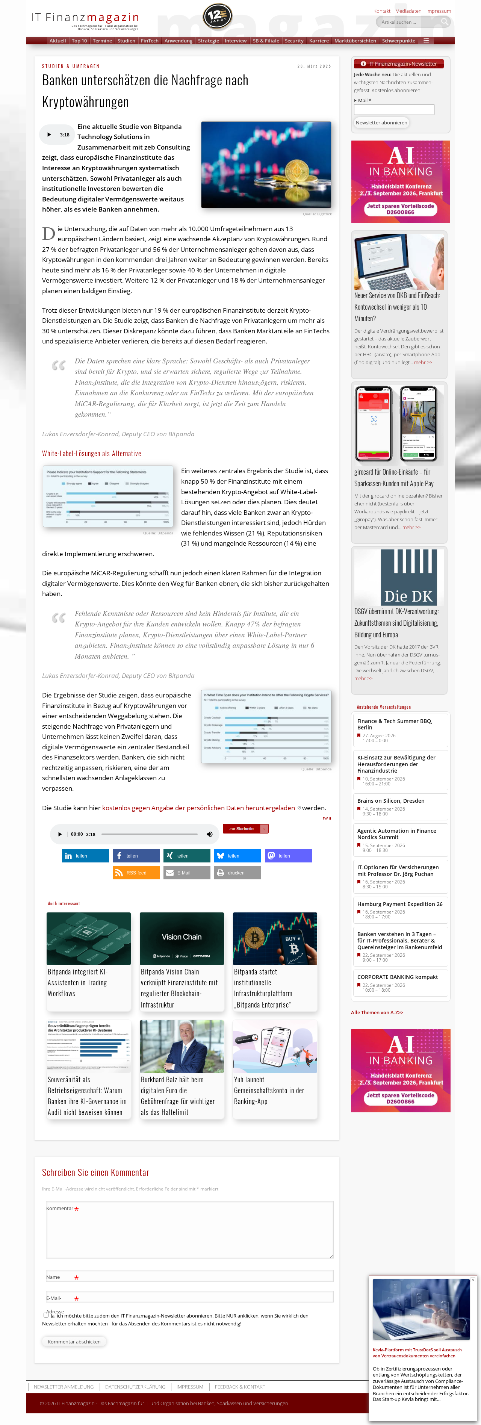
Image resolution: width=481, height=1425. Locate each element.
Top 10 (79, 40)
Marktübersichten (355, 40)
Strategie (208, 40)
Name (62, 1278)
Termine (102, 40)
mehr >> (423, 362)
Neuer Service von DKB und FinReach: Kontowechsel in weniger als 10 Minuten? (397, 306)
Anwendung (178, 40)
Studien (126, 40)
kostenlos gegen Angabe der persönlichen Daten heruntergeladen (198, 807)
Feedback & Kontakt (240, 1386)
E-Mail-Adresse (62, 1304)
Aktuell (58, 40)
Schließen (472, 1279)
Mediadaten (408, 11)
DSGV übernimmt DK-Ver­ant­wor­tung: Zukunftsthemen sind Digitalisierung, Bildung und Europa (396, 622)
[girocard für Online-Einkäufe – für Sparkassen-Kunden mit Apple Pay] (399, 425)
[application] (56, 134)
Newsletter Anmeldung (64, 1386)
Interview (236, 40)
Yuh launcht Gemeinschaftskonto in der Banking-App (269, 1090)
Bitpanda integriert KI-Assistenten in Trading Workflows (78, 982)
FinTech (150, 40)
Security (294, 40)
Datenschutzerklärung (135, 1386)
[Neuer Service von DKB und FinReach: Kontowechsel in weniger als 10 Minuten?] (399, 262)
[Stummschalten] (210, 834)
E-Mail (362, 100)
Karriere (319, 40)
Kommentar (62, 1209)
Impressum (439, 11)
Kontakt (382, 11)
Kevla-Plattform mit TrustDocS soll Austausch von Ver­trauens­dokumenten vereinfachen (417, 1352)
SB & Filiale (266, 40)
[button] (426, 40)
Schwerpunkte (398, 40)
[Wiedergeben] (49, 135)
